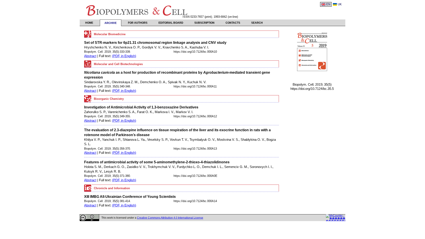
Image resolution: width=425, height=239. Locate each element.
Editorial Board (170, 22)
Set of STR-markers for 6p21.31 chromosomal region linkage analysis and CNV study (155, 42)
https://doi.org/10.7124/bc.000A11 (195, 86)
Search (257, 22)
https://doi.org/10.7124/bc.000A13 (195, 148)
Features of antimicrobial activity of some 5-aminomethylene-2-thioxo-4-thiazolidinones (157, 162)
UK (340, 4)
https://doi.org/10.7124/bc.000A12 (195, 116)
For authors (137, 22)
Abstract (90, 56)
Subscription (204, 22)
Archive (110, 23)
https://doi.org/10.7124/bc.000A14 (195, 201)
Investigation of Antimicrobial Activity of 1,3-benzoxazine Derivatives (141, 107)
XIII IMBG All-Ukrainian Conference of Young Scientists (130, 197)
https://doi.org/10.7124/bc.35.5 (312, 89)
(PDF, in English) (124, 56)
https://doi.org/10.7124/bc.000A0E (195, 175)
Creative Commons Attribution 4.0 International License (170, 217)
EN (328, 4)
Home (89, 22)
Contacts (233, 22)
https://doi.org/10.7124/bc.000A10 (195, 51)
